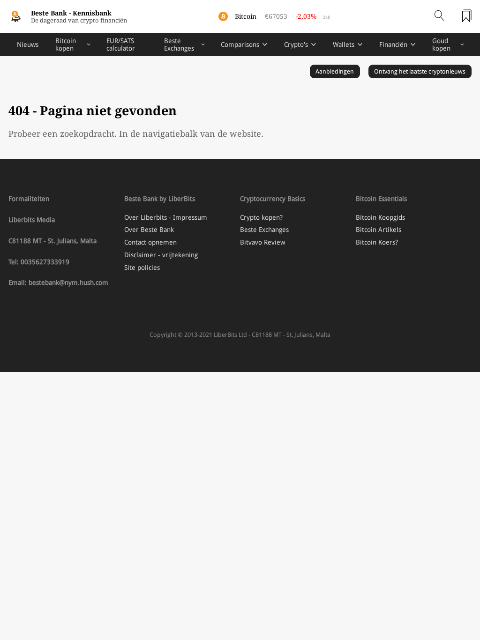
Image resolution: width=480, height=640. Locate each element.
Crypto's (296, 44)
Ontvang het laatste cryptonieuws (419, 71)
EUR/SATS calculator (120, 44)
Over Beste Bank (149, 229)
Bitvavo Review (262, 242)
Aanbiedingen (334, 71)
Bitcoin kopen (65, 44)
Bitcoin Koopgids (380, 217)
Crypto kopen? (261, 217)
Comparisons (240, 44)
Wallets (343, 44)
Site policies (142, 267)
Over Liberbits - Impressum (165, 217)
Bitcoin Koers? (377, 242)
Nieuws (27, 44)
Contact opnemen (150, 242)
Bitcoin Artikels (378, 229)
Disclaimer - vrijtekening (161, 255)
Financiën (393, 44)
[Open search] (439, 16)
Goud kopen (441, 44)
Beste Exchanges (179, 44)
